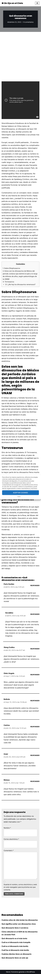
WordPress (30, 972)
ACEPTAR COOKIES (20, 493)
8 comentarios (28, 22)
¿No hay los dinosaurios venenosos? (20, 284)
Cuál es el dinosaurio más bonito (15, 946)
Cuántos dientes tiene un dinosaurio (16, 954)
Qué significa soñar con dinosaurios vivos (19, 924)
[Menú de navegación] (37, 3)
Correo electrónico (11, 839)
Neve (8, 972)
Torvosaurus (8, 282)
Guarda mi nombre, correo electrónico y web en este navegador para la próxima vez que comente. (20, 887)
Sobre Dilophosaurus (11, 268)
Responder (34, 585)
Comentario (9, 850)
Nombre (7, 828)
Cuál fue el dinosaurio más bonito (15, 950)
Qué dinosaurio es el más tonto (14, 938)
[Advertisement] (20, 53)
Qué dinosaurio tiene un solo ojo (15, 958)
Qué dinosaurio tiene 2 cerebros (15, 928)
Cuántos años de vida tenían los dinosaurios (20, 920)
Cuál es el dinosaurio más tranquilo (16, 942)
